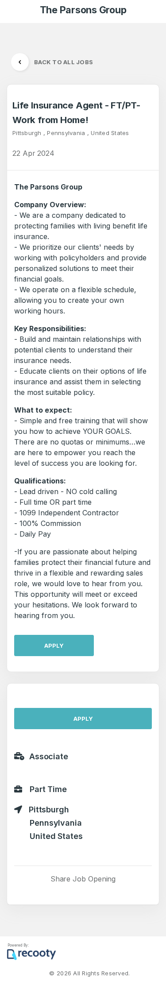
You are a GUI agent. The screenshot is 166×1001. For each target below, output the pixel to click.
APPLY (54, 645)
